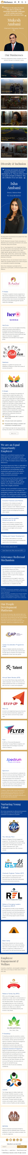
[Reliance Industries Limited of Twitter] (14, 1140)
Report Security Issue (21, 1150)
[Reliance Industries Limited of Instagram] (10, 1140)
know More (21, 75)
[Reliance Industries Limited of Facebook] (7, 1140)
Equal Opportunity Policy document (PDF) (12, 550)
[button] (15, 2)
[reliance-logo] (7, 2)
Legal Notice (12, 1150)
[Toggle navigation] (26, 2)
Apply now (13, 433)
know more (21, 91)
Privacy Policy (5, 1150)
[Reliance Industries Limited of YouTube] (21, 1140)
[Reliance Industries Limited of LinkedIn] (17, 1140)
